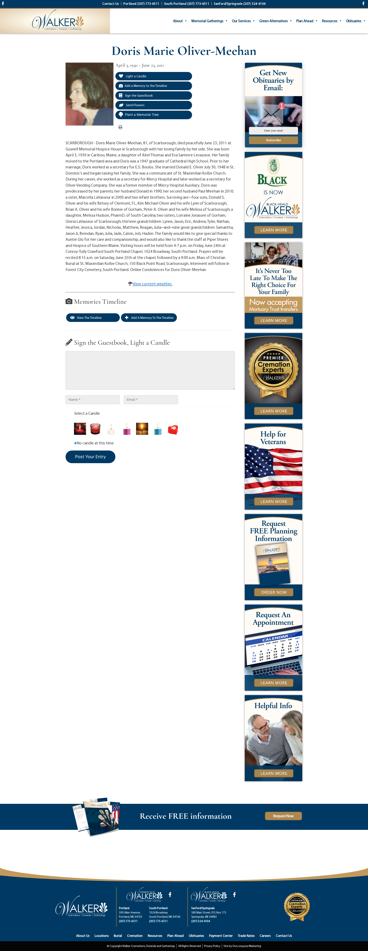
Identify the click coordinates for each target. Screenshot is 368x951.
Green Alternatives (273, 21)
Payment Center (221, 935)
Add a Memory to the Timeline (146, 86)
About (178, 21)
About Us (83, 935)
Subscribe (273, 140)
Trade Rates (246, 935)
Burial (118, 935)
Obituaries (353, 21)
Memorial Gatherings (207, 21)
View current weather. (152, 283)
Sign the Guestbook (138, 95)
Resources (329, 21)
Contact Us (284, 935)
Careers (265, 935)
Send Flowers (135, 105)
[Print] (120, 127)
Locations (102, 935)
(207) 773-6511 (128, 921)
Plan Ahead (304, 21)
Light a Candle (135, 76)
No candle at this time (95, 442)
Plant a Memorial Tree (142, 115)
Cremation (135, 935)
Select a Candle (87, 413)
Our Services (241, 21)
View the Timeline (89, 318)
